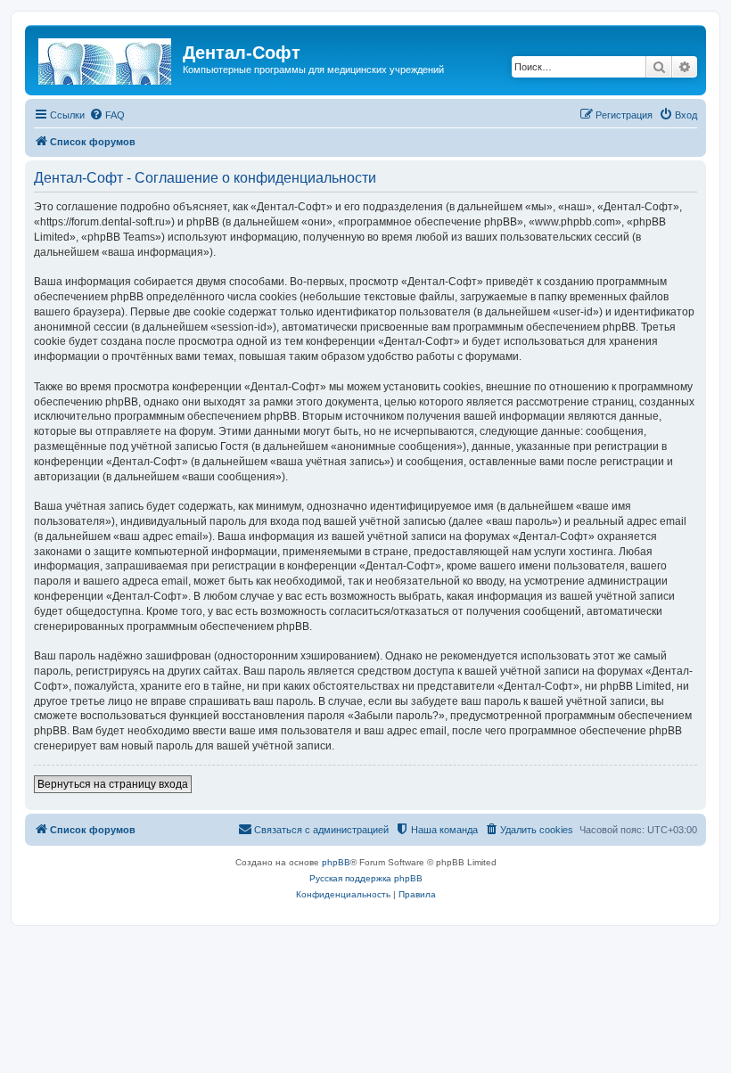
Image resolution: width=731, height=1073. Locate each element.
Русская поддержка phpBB (366, 878)
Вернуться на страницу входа (112, 784)
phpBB (336, 862)
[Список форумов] (106, 57)
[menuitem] (107, 115)
